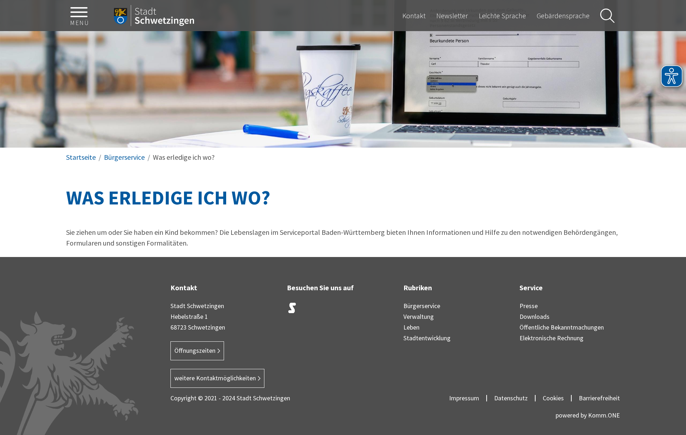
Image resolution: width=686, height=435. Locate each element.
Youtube (363, 309)
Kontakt (414, 15)
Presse (529, 306)
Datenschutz (511, 398)
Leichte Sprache (502, 15)
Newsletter (452, 15)
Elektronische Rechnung (551, 338)
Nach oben (668, 383)
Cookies (553, 398)
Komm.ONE (604, 415)
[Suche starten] (607, 15)
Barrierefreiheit (599, 398)
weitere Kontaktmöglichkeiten (215, 378)
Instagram (310, 309)
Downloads (535, 316)
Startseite (81, 157)
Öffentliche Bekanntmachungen (562, 327)
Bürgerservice (124, 157)
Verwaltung (418, 316)
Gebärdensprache (563, 15)
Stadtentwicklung (427, 338)
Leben (411, 327)
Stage (292, 308)
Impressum (464, 398)
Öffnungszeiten (194, 350)
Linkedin (345, 309)
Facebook (328, 309)
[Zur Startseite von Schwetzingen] (154, 15)
